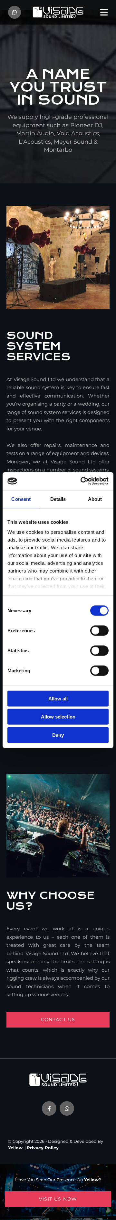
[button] (58, 1020)
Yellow (15, 1147)
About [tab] (95, 498)
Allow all (58, 698)
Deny (58, 735)
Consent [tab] (21, 498)
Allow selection (58, 716)
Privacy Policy (43, 1147)
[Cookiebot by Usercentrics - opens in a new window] (82, 481)
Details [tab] (58, 498)
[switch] (99, 630)
